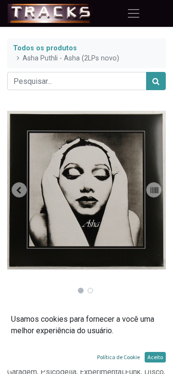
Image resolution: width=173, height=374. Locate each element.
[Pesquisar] (156, 81)
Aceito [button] (155, 357)
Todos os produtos (45, 48)
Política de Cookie (118, 357)
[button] (19, 190)
